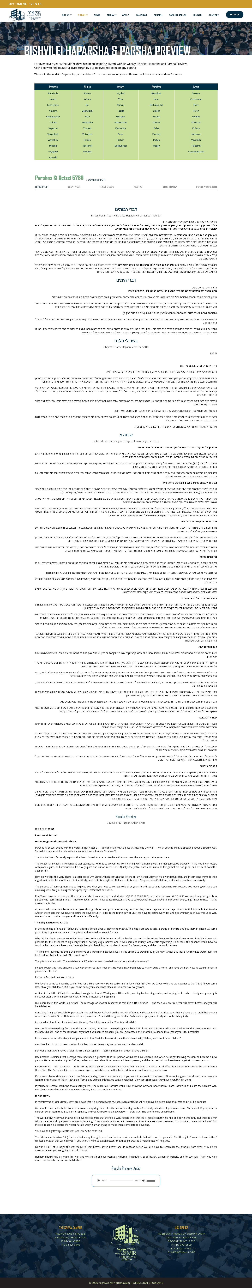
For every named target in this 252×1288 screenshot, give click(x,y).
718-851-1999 (182, 1248)
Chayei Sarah (53, 116)
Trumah (87, 128)
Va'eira (87, 99)
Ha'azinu (196, 145)
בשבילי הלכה (107, 187)
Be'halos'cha (156, 104)
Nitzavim (196, 134)
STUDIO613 (156, 1282)
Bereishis (53, 93)
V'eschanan (196, 99)
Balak (156, 128)
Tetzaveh (87, 134)
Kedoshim (120, 128)
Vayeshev (53, 139)
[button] (234, 14)
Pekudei (87, 151)
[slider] (151, 1180)
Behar (121, 139)
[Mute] (144, 1180)
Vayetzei (53, 128)
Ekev (196, 104)
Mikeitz (53, 145)
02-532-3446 (72, 1244)
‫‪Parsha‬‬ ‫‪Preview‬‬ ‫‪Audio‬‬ (206, 187)
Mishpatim (87, 122)
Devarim (196, 93)
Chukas (156, 122)
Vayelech (196, 139)
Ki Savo (196, 128)
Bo (87, 104)
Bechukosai (121, 145)
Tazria (120, 110)
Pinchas (156, 134)
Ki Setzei (196, 122)
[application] (126, 1181)
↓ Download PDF (95, 179)
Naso (156, 99)
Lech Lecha (53, 104)
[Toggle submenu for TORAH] (87, 15)
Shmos (87, 93)
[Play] (98, 1180)
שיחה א (138, 187)
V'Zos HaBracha (196, 151)
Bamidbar (156, 93)
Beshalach (87, 110)
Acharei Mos (120, 122)
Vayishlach (52, 134)
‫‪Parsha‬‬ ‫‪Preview (169, 187)
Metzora (120, 116)
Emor (120, 134)
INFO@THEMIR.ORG (182, 1252)
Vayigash (53, 151)
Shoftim (196, 116)
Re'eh (196, 110)
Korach (156, 116)
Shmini (120, 104)
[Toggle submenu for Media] (115, 15)
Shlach (156, 110)
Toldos (53, 122)
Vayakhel (87, 145)
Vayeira (53, 110)
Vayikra (120, 93)
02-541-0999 (72, 1241)
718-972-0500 (183, 1244)
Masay (156, 145)
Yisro (87, 116)
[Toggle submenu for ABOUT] (71, 15)
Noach (53, 99)
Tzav (120, 99)
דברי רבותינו (41, 187)
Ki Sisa (87, 139)
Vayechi (53, 157)
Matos (156, 139)
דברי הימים (74, 187)
